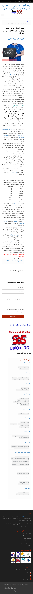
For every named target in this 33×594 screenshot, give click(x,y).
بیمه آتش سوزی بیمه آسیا (24, 425)
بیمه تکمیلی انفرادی (27, 541)
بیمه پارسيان (26, 363)
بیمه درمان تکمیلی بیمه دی (24, 482)
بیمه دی (28, 478)
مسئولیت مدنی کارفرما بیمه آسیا (23, 424)
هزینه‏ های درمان (12, 173)
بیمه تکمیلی (27, 22)
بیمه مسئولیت (14, 377)
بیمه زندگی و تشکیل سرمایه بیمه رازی (22, 389)
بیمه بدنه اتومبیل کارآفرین (24, 404)
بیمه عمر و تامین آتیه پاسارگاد (24, 437)
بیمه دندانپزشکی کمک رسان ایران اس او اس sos (20, 464)
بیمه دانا (28, 469)
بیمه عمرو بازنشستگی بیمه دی (24, 484)
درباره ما (15, 1)
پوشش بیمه (12, 241)
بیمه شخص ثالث (27, 538)
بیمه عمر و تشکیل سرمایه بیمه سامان (22, 494)
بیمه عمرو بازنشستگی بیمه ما (17, 379)
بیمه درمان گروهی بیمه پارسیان (23, 367)
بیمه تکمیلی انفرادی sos (22, 1)
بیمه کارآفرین (26, 394)
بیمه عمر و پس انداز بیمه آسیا (24, 427)
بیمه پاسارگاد (26, 431)
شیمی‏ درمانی (21, 137)
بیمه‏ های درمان (14, 235)
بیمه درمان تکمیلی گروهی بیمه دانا (23, 473)
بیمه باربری (29, 545)
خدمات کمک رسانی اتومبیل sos (23, 463)
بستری (6, 136)
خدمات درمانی (20, 135)
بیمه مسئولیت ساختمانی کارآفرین (23, 400)
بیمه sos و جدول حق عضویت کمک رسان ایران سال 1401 (20, 459)
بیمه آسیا (27, 418)
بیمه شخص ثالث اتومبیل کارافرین (23, 403)
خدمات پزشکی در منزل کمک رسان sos (22, 457)
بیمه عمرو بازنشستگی (26, 536)
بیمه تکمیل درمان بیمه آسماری (24, 413)
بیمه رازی (27, 383)
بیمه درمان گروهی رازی (25, 388)
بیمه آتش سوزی (26, 379)
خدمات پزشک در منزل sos (25, 533)
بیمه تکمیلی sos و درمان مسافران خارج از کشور (20, 436)
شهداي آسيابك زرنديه (24, 353)
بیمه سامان (27, 488)
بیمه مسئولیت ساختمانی (26, 543)
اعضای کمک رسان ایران (26, 517)
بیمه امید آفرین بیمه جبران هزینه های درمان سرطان (16, 7)
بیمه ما (28, 373)
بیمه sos (29, 1)
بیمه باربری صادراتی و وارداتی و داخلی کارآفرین (21, 401)
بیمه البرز (16, 204)
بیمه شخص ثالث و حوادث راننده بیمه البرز (22, 448)
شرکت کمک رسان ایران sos (22, 452)
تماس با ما (11, 1)
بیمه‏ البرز (15, 221)
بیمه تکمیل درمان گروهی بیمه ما (23, 377)
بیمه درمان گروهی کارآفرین (24, 398)
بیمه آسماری (26, 409)
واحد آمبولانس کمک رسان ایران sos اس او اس (21, 461)
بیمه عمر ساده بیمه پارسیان (24, 368)
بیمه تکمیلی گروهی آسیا (25, 422)
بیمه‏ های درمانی (11, 74)
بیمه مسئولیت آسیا (14, 424)
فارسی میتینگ (12, 586)
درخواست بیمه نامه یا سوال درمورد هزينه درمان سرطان (14, 261)
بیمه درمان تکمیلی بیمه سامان (24, 492)
